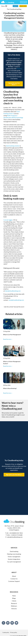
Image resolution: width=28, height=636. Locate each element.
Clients (14, 601)
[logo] (7, 2)
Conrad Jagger (7, 220)
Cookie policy (5, 632)
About (14, 576)
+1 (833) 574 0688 (16, 535)
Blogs (14, 598)
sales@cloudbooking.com (14, 537)
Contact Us (14, 579)
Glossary (14, 608)
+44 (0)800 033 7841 (16, 533)
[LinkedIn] (8, 623)
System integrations (14, 559)
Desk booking (14, 551)
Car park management (14, 562)
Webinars (14, 606)
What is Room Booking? (10, 388)
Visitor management (14, 556)
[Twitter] (3, 623)
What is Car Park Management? (12, 334)
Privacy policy (13, 632)
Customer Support (14, 581)
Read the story (7, 339)
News (14, 596)
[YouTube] (16, 623)
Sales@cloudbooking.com (13, 291)
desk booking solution (13, 146)
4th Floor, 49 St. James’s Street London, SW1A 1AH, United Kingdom (14, 528)
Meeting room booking (14, 554)
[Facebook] (12, 623)
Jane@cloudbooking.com (16, 300)
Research (14, 603)
